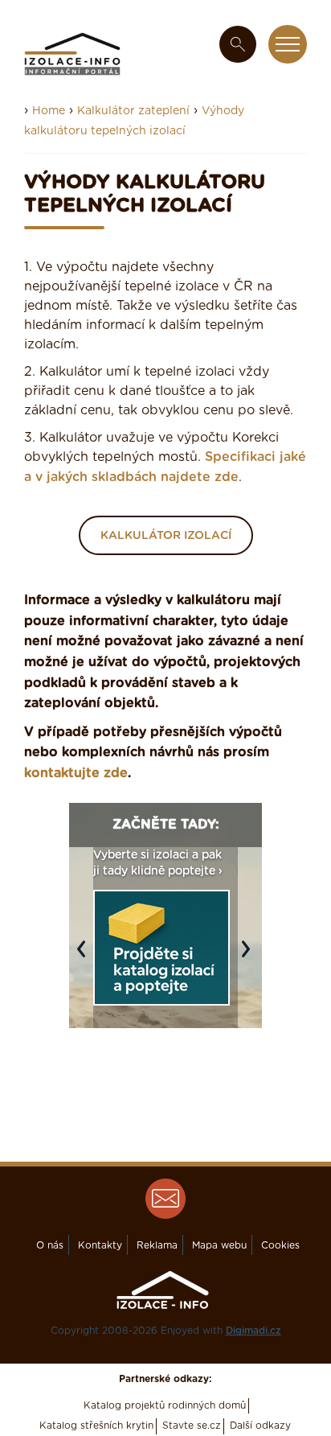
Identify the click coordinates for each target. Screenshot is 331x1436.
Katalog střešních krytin (96, 1425)
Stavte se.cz (191, 1425)
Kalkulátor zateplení (133, 111)
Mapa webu (219, 1245)
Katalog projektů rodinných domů (165, 1405)
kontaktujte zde (76, 773)
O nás (49, 1245)
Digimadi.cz (253, 1330)
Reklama (157, 1245)
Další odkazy (260, 1425)
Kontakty (100, 1245)
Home (48, 111)
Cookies (280, 1245)
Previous (85, 957)
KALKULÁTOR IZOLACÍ (165, 535)
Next (250, 957)
